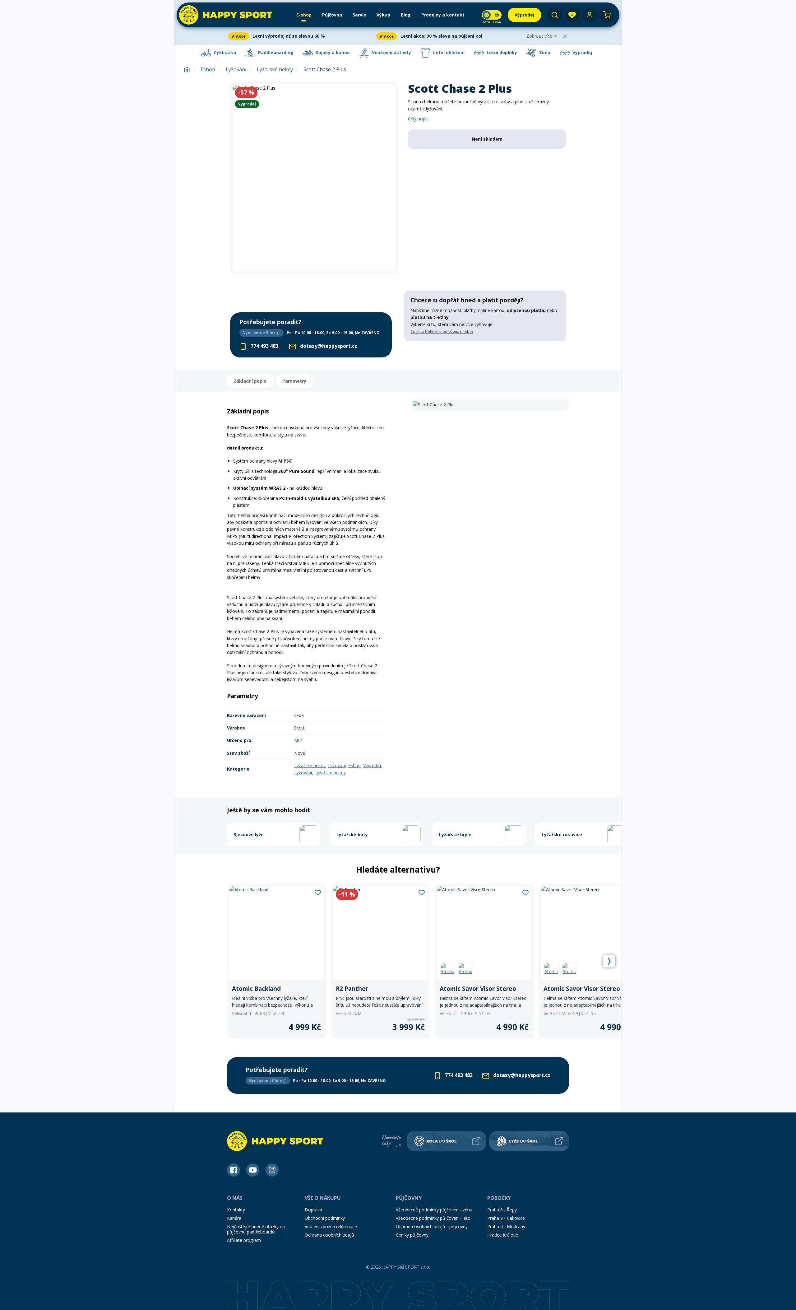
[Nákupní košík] (606, 14)
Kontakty (236, 1210)
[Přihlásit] (589, 14)
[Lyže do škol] (529, 1141)
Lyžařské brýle (455, 834)
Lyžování (236, 69)
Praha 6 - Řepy (502, 1210)
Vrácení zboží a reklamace (331, 1226)
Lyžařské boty (352, 834)
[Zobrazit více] (301, 36)
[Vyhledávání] (554, 14)
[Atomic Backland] (276, 961)
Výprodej (581, 52)
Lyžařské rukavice (562, 834)
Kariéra (234, 1218)
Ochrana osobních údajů (329, 1235)
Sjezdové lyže (249, 834)
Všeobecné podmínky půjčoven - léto (433, 1218)
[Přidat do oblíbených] (317, 892)
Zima (544, 52)
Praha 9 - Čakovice (506, 1218)
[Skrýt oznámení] (565, 36)
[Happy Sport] (225, 15)
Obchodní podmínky (325, 1218)
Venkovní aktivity (391, 52)
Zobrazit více (539, 36)
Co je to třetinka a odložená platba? (441, 331)
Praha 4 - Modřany (506, 1226)
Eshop (208, 69)
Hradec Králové (502, 1235)
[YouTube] (252, 1170)
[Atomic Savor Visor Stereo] (484, 961)
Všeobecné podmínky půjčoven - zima (434, 1210)
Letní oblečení (448, 52)
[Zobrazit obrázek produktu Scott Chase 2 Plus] (314, 177)
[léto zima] (492, 15)
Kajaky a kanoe (332, 52)
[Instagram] (272, 1170)
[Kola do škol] (446, 1141)
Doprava (313, 1210)
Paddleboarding (275, 52)
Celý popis (418, 119)
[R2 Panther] (380, 961)
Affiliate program (244, 1240)
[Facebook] (233, 1170)
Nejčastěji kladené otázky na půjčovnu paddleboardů (256, 1229)
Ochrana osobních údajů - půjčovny (432, 1226)
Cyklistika (224, 52)
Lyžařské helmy (275, 69)
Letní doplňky (501, 52)
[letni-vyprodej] (485, 354)
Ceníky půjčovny (412, 1235)
